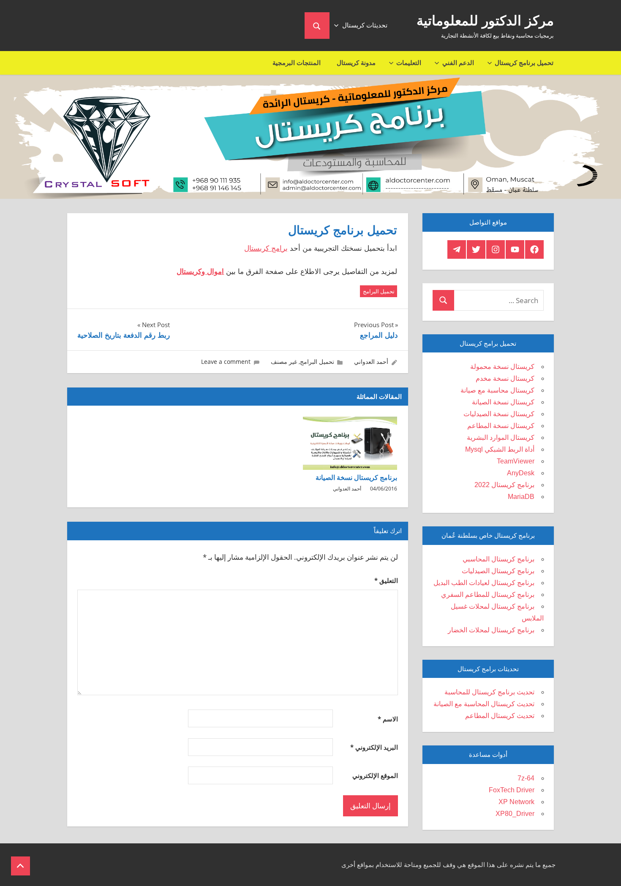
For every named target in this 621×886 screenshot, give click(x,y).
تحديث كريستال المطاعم (499, 715)
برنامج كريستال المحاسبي (498, 559)
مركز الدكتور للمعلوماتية (485, 20)
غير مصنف (284, 362)
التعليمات (408, 62)
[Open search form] (317, 25)
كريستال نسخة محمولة (502, 366)
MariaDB (521, 496)
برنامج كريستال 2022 (504, 484)
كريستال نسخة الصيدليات (498, 413)
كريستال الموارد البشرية (500, 437)
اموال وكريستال (200, 272)
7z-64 (526, 778)
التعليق (386, 580)
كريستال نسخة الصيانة (503, 402)
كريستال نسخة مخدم (505, 378)
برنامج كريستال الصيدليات (498, 570)
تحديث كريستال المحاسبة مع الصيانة (483, 703)
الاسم (388, 719)
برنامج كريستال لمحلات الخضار (491, 630)
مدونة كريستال (356, 62)
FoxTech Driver (511, 790)
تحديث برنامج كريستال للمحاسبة (489, 692)
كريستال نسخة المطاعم (500, 425)
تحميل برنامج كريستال (524, 62)
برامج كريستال (266, 248)
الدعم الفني (458, 62)
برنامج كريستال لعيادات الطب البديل (483, 582)
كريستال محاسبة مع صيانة (497, 390)
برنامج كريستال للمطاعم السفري (487, 594)
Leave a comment (226, 362)
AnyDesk (520, 473)
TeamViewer (515, 461)
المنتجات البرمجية (296, 62)
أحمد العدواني (371, 362)
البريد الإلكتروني (374, 747)
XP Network (516, 801)
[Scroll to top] (20, 865)
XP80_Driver (515, 813)
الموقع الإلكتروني (375, 775)
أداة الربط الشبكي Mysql (499, 449)
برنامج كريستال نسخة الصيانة (356, 477)
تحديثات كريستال (364, 25)
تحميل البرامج (379, 291)
